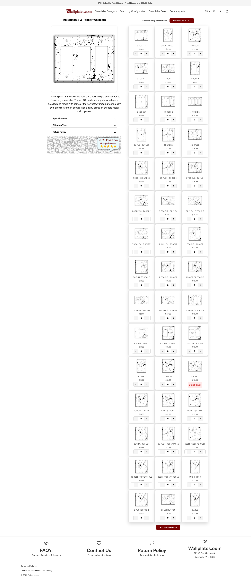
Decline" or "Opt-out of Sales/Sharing (36, 570)
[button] (141, 35)
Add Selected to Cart (181, 20)
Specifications (60, 118)
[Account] (220, 11)
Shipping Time (60, 125)
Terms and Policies (28, 566)
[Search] (214, 11)
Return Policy (59, 132)
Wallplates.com (34, 575)
